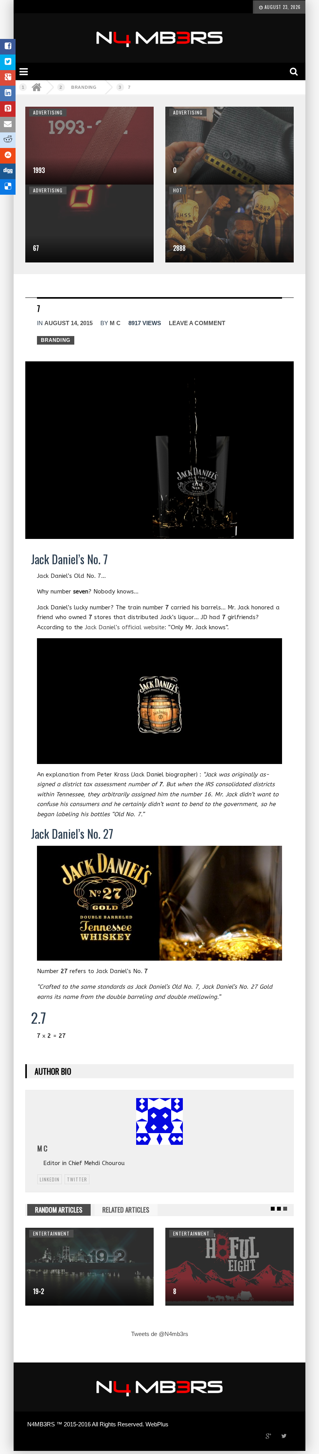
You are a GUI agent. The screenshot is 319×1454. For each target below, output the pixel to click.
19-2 (38, 1291)
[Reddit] (8, 140)
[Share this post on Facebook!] (8, 47)
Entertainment (51, 1233)
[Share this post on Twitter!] (8, 62)
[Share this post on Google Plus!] (8, 78)
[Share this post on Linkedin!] (8, 93)
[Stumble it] (8, 156)
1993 (39, 170)
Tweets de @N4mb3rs (159, 1334)
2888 (179, 248)
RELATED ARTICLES (125, 1210)
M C (115, 323)
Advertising (48, 112)
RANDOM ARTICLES (58, 1210)
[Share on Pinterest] (8, 109)
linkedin (50, 1179)
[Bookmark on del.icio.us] (8, 187)
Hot (177, 190)
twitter (77, 1179)
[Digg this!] (8, 171)
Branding (84, 87)
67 (36, 248)
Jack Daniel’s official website (125, 627)
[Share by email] (8, 124)
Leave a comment (197, 323)
